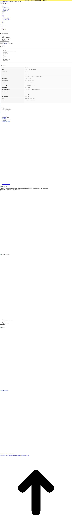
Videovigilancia (5, 43)
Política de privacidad (12, 455)
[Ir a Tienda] (36, 528)
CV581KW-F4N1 (4, 117)
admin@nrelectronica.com (6, 1)
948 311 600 (1, 1)
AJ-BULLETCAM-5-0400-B (6, 184)
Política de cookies (5, 455)
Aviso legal (1, 455)
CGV (28, 455)
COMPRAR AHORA (45, 0)
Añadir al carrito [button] (4, 118)
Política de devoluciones (24, 455)
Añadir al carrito (2, 42)
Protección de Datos (17, 455)
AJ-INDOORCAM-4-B (5, 119)
